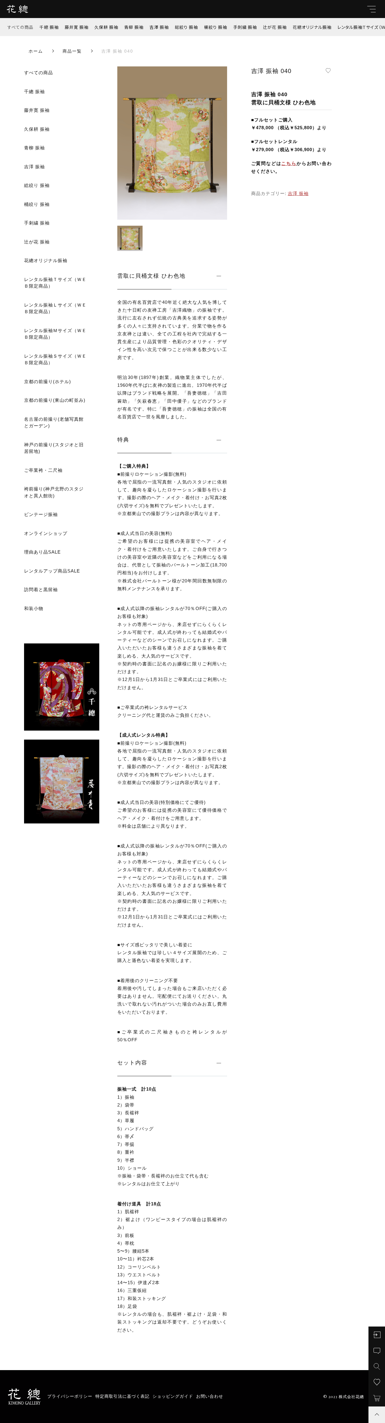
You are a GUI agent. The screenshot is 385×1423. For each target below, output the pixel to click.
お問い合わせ (209, 1396)
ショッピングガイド (172, 1396)
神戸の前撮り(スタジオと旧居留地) (54, 448)
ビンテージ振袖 (41, 514)
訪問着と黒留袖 (41, 589)
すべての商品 (20, 27)
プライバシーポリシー (69, 1396)
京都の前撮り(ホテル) (47, 381)
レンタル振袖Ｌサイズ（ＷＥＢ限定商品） (55, 308)
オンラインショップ (45, 533)
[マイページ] (376, 1335)
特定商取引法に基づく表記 (122, 1396)
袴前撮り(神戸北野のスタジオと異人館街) (54, 492)
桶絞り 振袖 (215, 27)
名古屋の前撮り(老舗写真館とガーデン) (54, 423)
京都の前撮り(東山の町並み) (54, 400)
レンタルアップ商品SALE (52, 570)
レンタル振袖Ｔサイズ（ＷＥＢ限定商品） (55, 283)
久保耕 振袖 (106, 27)
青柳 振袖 (133, 27)
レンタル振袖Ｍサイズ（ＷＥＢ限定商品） (55, 334)
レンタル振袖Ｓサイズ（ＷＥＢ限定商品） (55, 359)
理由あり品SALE (42, 551)
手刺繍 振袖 (245, 27)
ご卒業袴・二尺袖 (43, 470)
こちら (288, 163)
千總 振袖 (49, 27)
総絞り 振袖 (186, 27)
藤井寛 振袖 (76, 27)
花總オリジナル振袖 (312, 27)
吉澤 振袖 (159, 27)
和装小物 (33, 608)
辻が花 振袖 (275, 27)
